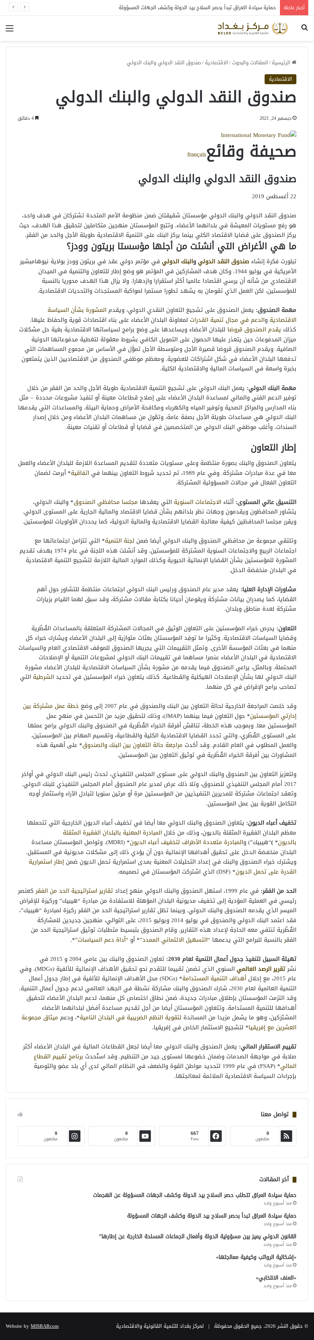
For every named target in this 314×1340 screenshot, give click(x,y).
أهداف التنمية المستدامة (214, 978)
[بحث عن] (304, 31)
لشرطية (42, 677)
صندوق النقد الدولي (223, 261)
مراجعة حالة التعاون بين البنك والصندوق (132, 745)
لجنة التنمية (119, 540)
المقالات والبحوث (250, 62)
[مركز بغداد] (252, 28)
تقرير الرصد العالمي (261, 968)
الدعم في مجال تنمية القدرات (227, 320)
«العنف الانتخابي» (276, 1278)
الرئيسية (282, 62)
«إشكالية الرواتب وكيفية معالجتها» (256, 1257)
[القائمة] (9, 31)
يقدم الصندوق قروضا (254, 329)
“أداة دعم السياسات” (101, 939)
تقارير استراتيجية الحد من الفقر (74, 890)
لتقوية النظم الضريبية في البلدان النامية (131, 1017)
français (196, 154)
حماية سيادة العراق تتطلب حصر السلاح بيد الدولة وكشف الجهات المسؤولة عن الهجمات (194, 1195)
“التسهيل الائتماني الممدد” (175, 939)
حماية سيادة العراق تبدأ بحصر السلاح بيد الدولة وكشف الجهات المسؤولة (197, 7)
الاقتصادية (216, 62)
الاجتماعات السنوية (197, 502)
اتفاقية (80, 473)
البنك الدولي (177, 261)
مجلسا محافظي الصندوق (106, 502)
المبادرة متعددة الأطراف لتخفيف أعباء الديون (186, 842)
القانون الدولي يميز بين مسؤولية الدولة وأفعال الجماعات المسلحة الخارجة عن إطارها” (197, 1236)
